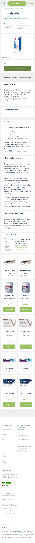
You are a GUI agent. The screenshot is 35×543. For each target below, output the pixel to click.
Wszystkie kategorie (10, 78)
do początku (9, 412)
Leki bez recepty (18, 114)
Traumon (9, 368)
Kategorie (3, 462)
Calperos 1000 (9, 295)
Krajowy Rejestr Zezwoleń (7, 493)
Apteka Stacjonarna (22, 8)
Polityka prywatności (6, 429)
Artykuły (3, 465)
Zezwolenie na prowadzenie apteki (8, 496)
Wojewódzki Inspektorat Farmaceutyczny (7, 500)
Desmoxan (9, 391)
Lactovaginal (9, 331)
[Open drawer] (32, 3)
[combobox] (16, 3)
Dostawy (3, 434)
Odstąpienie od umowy (7, 436)
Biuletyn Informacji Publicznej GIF (8, 513)
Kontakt (3, 439)
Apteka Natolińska (9, 8)
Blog (2, 460)
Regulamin (4, 432)
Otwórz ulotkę (22, 249)
